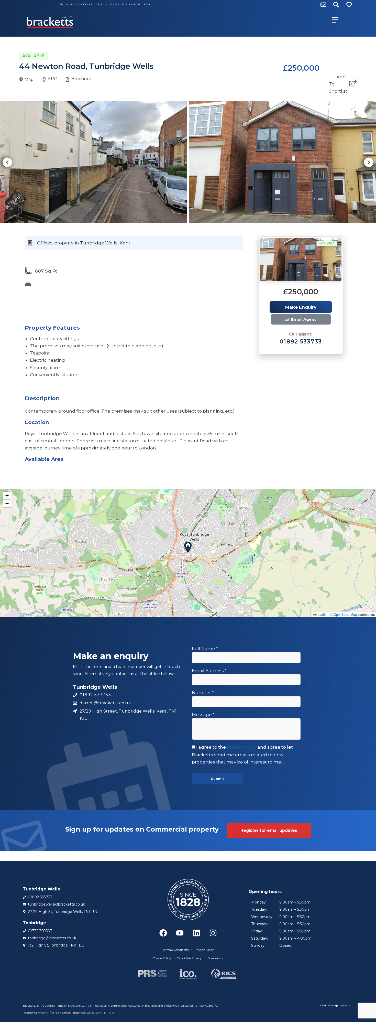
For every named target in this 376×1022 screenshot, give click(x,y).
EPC (52, 78)
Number (203, 692)
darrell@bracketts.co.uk (295, 319)
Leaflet (322, 614)
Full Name (205, 648)
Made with (327, 1005)
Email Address (209, 670)
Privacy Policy (242, 747)
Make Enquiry (300, 307)
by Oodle (345, 1005)
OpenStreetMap (345, 614)
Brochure (81, 78)
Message (203, 714)
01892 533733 (301, 341)
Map (29, 79)
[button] (7, 162)
